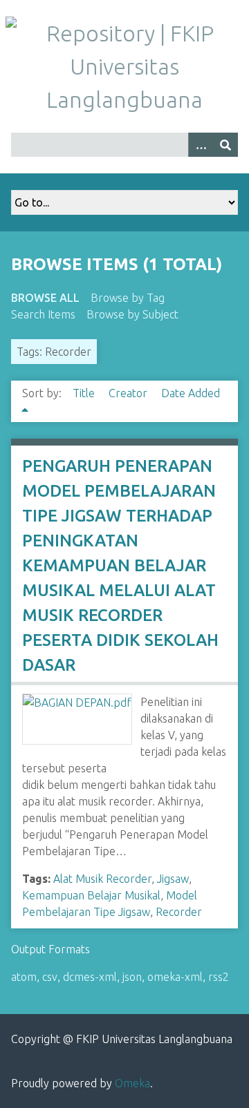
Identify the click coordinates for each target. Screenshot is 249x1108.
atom (24, 977)
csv (49, 977)
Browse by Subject (132, 314)
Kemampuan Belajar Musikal (91, 895)
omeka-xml (175, 977)
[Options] (200, 145)
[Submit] (225, 145)
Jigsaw (173, 878)
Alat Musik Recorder (102, 878)
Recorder (179, 912)
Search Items (43, 314)
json (132, 977)
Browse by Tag (128, 298)
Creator (129, 393)
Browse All (45, 298)
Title (85, 393)
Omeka (132, 1083)
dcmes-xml (90, 977)
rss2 (218, 977)
